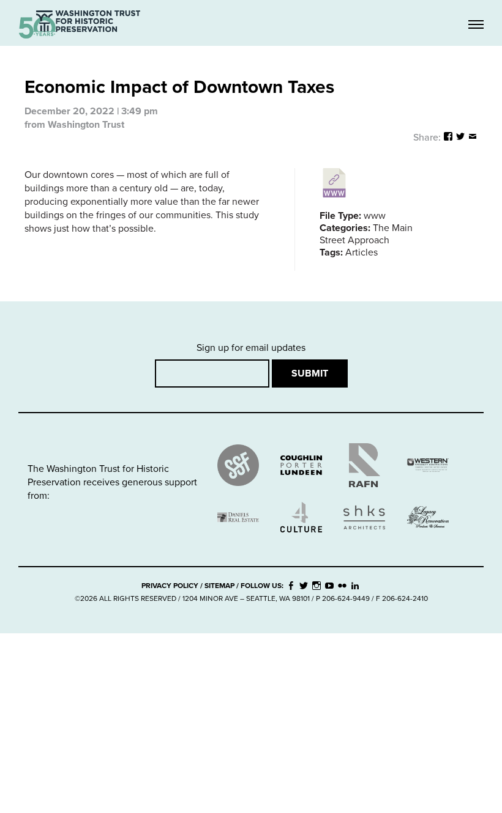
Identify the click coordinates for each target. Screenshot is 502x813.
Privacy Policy (169, 585)
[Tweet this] (460, 137)
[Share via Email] (473, 137)
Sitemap (219, 585)
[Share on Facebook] (448, 137)
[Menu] (476, 25)
